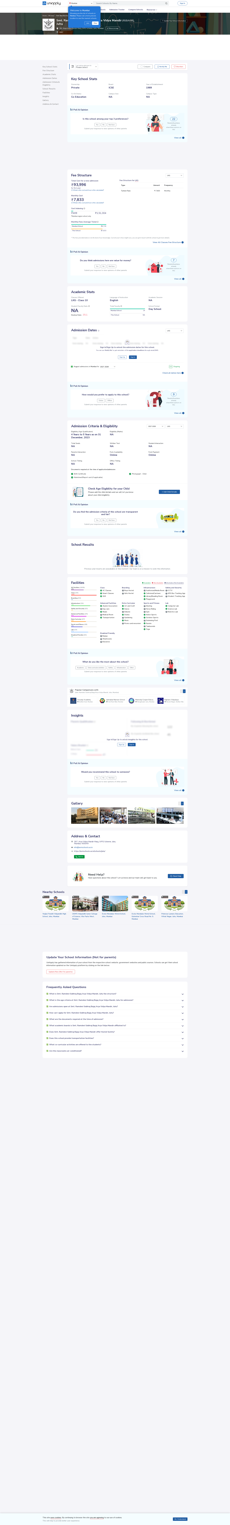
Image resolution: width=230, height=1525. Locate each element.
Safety (110, 668)
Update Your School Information (175, 21)
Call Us (80, 857)
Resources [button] (151, 10)
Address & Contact (51, 104)
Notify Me (163, 66)
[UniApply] (51, 3)
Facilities (46, 92)
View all (177, 137)
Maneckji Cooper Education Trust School (150, 700)
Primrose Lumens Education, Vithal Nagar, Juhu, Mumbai (172, 915)
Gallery (46, 100)
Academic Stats (49, 74)
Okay (95, 23)
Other (132, 668)
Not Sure (112, 125)
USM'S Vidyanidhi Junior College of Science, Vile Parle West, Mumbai (84, 916)
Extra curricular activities (96, 668)
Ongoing (175, 366)
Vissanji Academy (84, 700)
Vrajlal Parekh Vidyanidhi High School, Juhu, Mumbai (54, 915)
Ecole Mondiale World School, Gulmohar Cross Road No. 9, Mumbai (143, 916)
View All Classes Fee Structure (167, 242)
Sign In (182, 3)
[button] (175, 175)
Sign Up (122, 357)
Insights (46, 96)
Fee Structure (48, 70)
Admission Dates (50, 78)
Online (101, 400)
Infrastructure (121, 668)
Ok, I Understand (180, 1519)
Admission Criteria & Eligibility (51, 83)
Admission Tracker (117, 10)
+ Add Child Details (169, 492)
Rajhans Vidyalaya (171, 700)
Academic (80, 668)
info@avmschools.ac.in (83, 847)
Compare (147, 66)
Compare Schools (135, 10)
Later (87, 23)
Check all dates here (171, 373)
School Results (49, 88)
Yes (97, 125)
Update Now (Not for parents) (61, 972)
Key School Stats (50, 66)
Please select (83, 67)
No (104, 125)
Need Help (177, 876)
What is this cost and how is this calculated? (88, 190)
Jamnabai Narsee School (115, 700)
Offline (109, 400)
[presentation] (181, 691)
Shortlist (179, 66)
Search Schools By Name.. (107, 3)
